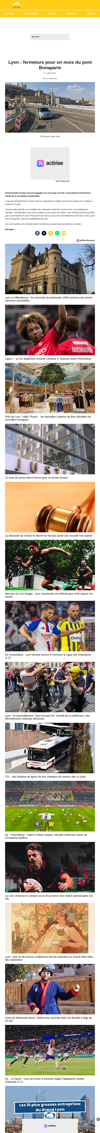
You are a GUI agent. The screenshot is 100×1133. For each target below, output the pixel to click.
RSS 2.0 (91, 14)
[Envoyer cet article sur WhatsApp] (57, 234)
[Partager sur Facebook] (37, 234)
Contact (72, 14)
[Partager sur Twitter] (43, 234)
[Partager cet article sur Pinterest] (50, 234)
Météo (52, 14)
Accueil (10, 14)
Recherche (32, 14)
